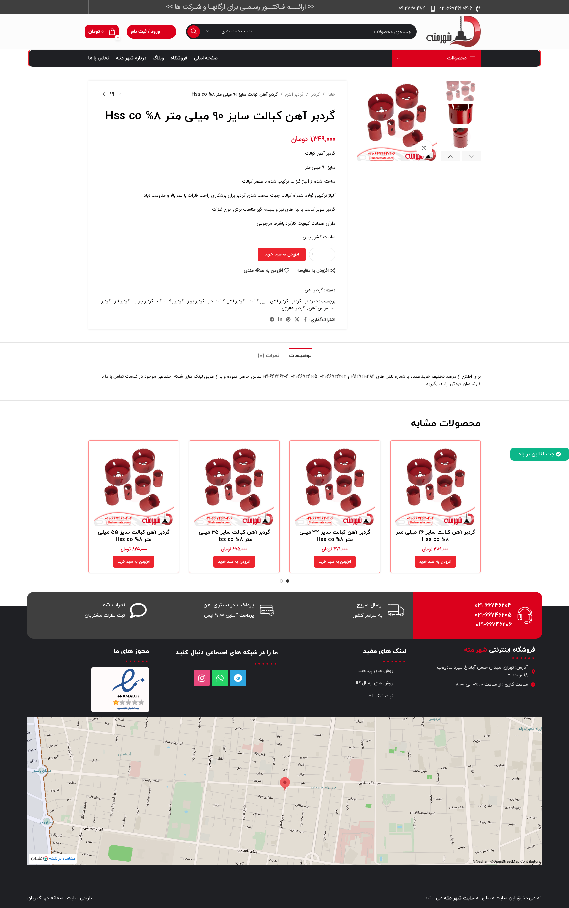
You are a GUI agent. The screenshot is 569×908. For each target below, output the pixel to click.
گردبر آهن (294, 94)
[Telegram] (238, 678)
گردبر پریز (195, 301)
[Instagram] (202, 678)
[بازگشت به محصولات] (112, 94)
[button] (471, 156)
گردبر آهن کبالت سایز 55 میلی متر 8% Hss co (134, 536)
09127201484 (363, 376)
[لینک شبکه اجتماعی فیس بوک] (305, 319)
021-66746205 (493, 615)
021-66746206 (494, 625)
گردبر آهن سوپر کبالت (268, 301)
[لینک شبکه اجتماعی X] (297, 319)
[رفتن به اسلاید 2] (281, 581)
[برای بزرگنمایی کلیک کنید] (424, 148)
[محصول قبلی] (119, 94)
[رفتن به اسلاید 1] (287, 581)
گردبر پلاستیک (170, 301)
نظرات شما (113, 605)
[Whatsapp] (220, 678)
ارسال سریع (370, 605)
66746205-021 (304, 376)
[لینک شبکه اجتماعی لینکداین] (280, 319)
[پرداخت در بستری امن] (267, 610)
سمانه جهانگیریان (45, 898)
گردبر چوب (143, 301)
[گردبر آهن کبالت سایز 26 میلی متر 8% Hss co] (435, 485)
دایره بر (311, 301)
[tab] (300, 352)
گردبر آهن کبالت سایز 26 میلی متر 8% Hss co (435, 536)
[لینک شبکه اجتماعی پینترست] (288, 319)
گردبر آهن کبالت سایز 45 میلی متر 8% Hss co (234, 536)
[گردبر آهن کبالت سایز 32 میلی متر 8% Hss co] (335, 485)
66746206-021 (275, 376)
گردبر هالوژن (293, 308)
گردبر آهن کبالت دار (226, 301)
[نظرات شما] (138, 610)
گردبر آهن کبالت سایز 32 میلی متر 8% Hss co (334, 536)
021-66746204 (493, 605)
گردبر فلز (122, 301)
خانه (331, 94)
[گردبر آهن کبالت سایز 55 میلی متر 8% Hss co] (134, 485)
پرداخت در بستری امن (228, 605)
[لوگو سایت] (453, 31)
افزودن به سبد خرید (282, 254)
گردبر (315, 94)
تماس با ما (114, 376)
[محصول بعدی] (104, 94)
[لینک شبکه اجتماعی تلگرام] (272, 319)
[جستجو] (193, 31)
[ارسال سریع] (396, 610)
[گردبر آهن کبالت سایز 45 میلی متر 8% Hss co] (234, 485)
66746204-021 (333, 376)
